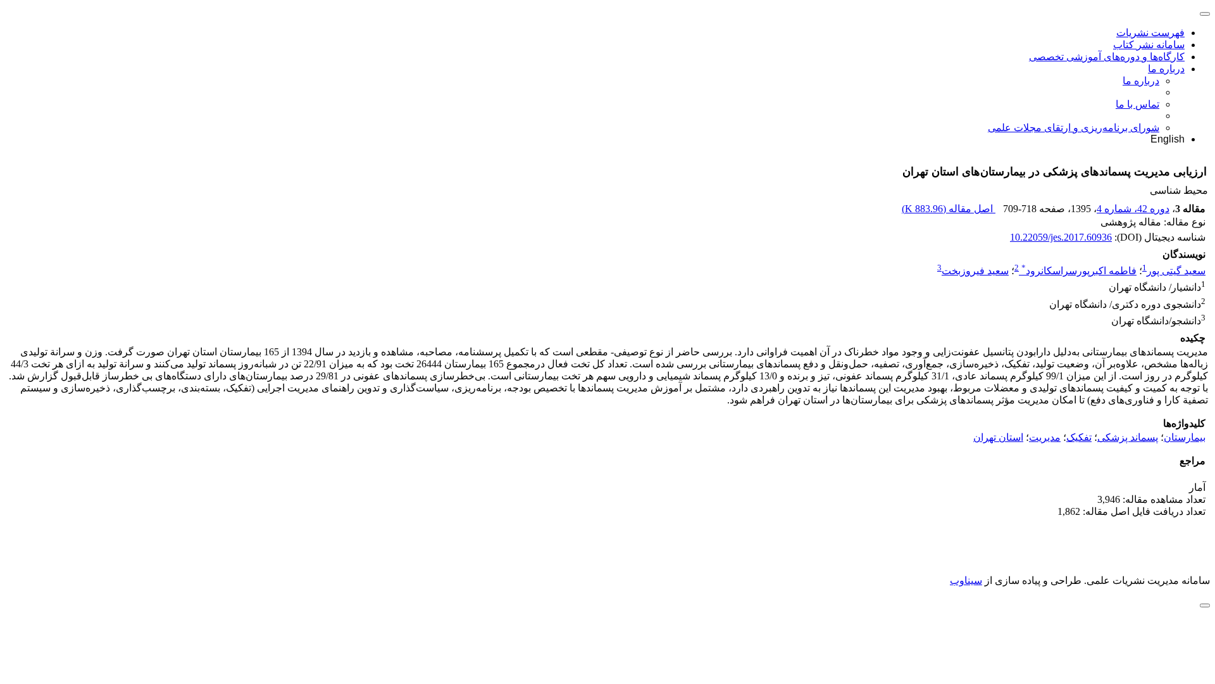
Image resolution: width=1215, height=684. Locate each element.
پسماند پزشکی (1127, 437)
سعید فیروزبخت (975, 270)
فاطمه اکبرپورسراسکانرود (1079, 270)
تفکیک (1079, 437)
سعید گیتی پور (1176, 270)
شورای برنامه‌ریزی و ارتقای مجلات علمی (1073, 127)
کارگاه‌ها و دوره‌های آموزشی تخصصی (1107, 56)
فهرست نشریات (1150, 32)
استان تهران (998, 437)
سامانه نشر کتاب (1149, 44)
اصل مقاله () (948, 208)
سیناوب (966, 580)
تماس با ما (1137, 104)
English (1167, 139)
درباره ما (1166, 68)
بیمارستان (1185, 437)
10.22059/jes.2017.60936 (1061, 237)
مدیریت (1045, 437)
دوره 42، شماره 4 (1133, 208)
